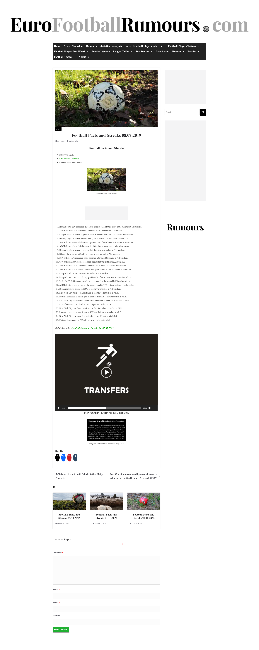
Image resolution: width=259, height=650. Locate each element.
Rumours (91, 46)
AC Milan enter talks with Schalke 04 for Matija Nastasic (79, 476)
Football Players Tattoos (182, 46)
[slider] (104, 408)
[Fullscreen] (154, 408)
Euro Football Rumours (69, 158)
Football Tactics (63, 57)
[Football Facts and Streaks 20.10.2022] (143, 494)
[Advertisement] (106, 213)
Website (56, 615)
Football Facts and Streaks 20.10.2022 (143, 516)
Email (56, 602)
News (67, 46)
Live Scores (162, 51)
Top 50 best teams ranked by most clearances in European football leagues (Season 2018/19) (133, 476)
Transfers (77, 46)
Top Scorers (142, 51)
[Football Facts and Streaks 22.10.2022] (69, 494)
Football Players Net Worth (70, 51)
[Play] (58, 408)
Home (57, 46)
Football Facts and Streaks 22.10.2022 (69, 516)
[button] (106, 372)
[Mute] (149, 408)
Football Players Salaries (147, 46)
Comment (58, 552)
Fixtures (176, 51)
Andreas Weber (74, 141)
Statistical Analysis (111, 46)
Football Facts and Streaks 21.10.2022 (106, 516)
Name (56, 589)
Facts (128, 46)
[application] (106, 372)
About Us (84, 57)
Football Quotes (101, 51)
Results (192, 51)
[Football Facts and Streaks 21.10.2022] (106, 494)
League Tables (121, 51)
